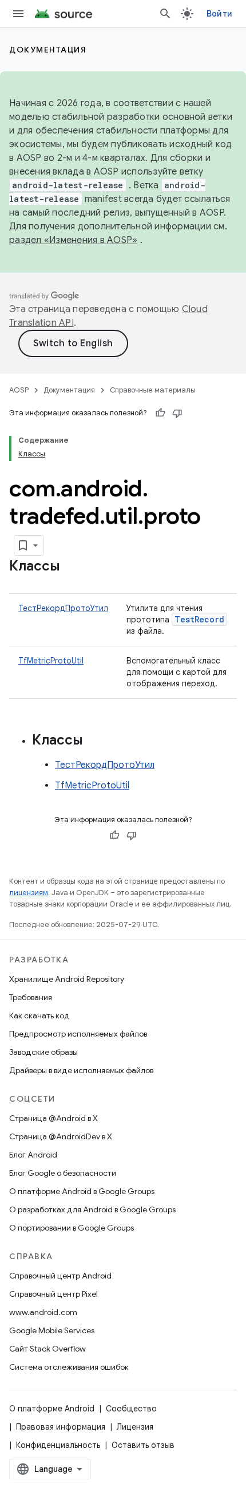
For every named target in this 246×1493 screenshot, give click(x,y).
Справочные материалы (153, 390)
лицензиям (28, 892)
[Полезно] (160, 413)
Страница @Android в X (53, 1118)
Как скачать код (39, 1015)
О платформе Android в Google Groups (81, 1191)
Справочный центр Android (60, 1276)
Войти (219, 14)
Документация (47, 49)
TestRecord (199, 619)
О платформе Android (51, 1408)
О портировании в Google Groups (71, 1228)
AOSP (19, 390)
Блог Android (33, 1155)
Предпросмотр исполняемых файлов (78, 1034)
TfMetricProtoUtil (51, 661)
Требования (30, 997)
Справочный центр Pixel (53, 1294)
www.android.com (43, 1312)
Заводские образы (43, 1052)
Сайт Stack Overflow (47, 1349)
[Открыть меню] (18, 13)
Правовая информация (60, 1426)
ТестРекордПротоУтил (63, 608)
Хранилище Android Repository (66, 979)
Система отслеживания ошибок (69, 1367)
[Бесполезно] (177, 413)
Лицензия (135, 1426)
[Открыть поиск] (165, 14)
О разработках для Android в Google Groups (92, 1209)
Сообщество (131, 1408)
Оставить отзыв (143, 1445)
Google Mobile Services (51, 1330)
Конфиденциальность (58, 1445)
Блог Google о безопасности (62, 1173)
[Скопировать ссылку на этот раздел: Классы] (71, 567)
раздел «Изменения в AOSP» (73, 240)
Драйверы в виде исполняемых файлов (81, 1070)
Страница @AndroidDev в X (60, 1136)
